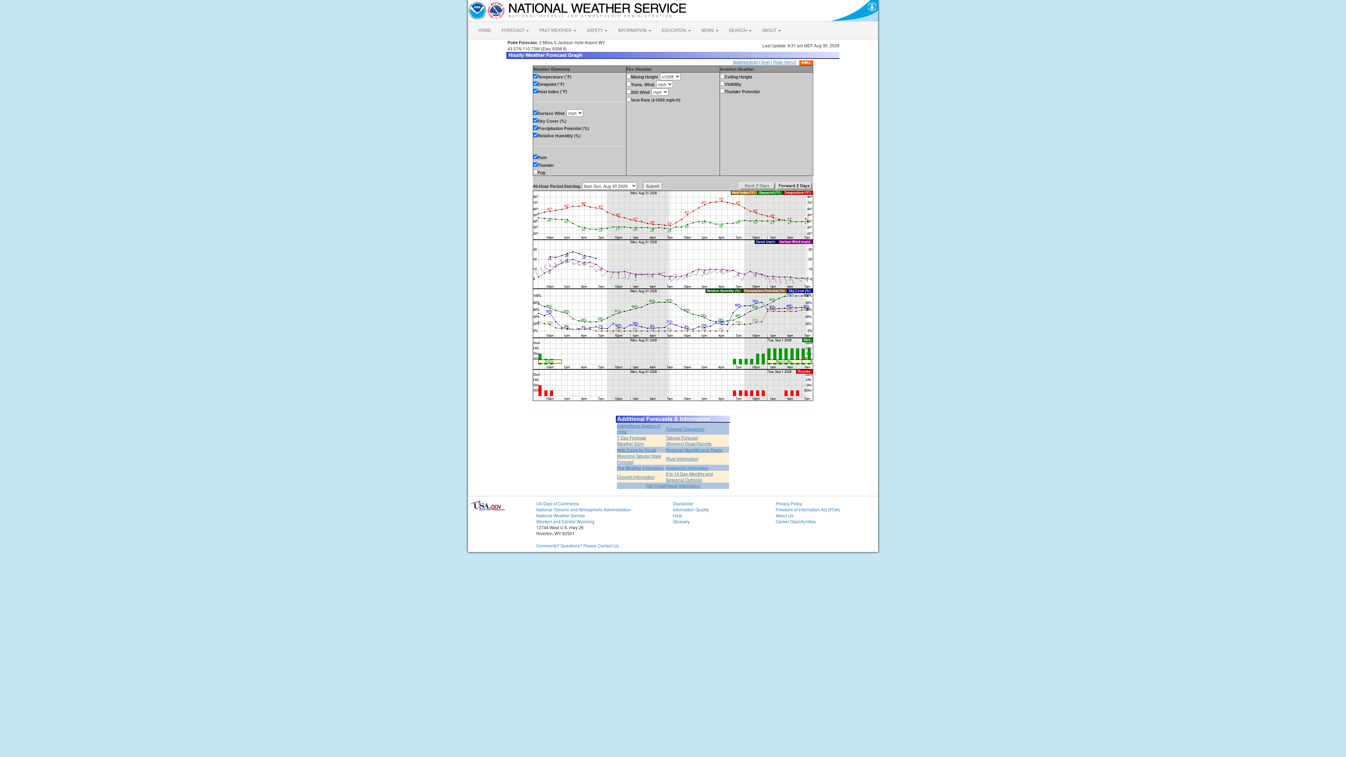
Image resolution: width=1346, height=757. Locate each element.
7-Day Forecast (631, 438)
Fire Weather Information (640, 468)
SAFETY (595, 30)
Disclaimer (683, 503)
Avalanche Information (687, 468)
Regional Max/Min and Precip (694, 450)
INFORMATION (633, 30)
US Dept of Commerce (557, 503)
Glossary (681, 521)
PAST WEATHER (556, 30)
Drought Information (636, 477)
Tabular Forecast (682, 438)
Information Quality (691, 509)
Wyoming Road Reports (689, 443)
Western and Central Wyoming (565, 521)
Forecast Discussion (685, 429)
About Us (784, 515)
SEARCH (738, 30)
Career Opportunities (796, 521)
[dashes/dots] (745, 62)
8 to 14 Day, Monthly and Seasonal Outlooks (689, 477)
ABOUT (769, 30)
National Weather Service (560, 515)
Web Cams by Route (636, 450)
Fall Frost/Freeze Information (673, 486)
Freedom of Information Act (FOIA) (808, 509)
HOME (484, 30)
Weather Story (630, 443)
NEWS (708, 30)
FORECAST (513, 30)
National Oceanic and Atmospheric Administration (583, 509)
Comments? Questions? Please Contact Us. (578, 545)
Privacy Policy (789, 503)
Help (677, 515)
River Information (682, 459)
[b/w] (765, 62)
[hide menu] (784, 62)
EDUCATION (674, 30)
